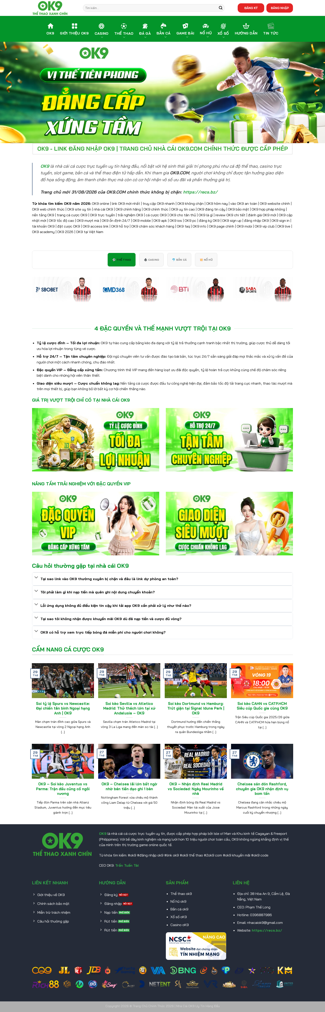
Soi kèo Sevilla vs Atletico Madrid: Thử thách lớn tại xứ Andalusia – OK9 (129, 708)
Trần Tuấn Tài (127, 865)
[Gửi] (220, 8)
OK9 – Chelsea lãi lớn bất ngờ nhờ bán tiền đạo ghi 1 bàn (129, 786)
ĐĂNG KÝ (251, 8)
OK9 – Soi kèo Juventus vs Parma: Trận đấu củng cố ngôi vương (63, 789)
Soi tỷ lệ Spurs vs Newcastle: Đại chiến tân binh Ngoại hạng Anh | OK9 (63, 708)
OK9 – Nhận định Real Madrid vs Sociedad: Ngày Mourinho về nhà (196, 789)
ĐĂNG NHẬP (280, 8)
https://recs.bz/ (267, 930)
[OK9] (54, 8)
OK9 (103, 833)
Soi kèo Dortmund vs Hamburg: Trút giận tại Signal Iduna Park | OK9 (195, 708)
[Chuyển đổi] (36, 577)
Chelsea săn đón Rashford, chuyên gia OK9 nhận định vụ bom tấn (262, 789)
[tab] (121, 259)
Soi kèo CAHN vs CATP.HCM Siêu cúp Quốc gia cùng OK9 (262, 706)
